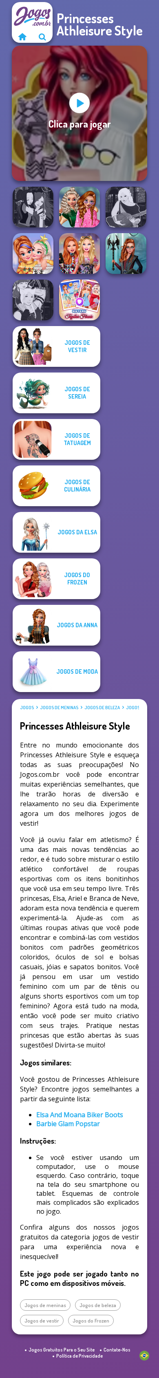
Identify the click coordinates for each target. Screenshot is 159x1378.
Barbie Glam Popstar (68, 1123)
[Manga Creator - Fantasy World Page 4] (126, 207)
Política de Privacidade (79, 1356)
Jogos (27, 707)
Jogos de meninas (59, 707)
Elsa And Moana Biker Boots (79, 1114)
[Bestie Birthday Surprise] (79, 253)
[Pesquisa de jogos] (42, 37)
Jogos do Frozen (91, 1320)
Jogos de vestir (41, 1320)
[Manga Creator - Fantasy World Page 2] (33, 300)
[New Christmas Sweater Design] (33, 253)
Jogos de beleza (102, 707)
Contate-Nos (117, 1350)
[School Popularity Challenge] (79, 207)
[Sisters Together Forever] (79, 300)
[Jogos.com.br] (22, 37)
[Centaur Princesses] (126, 253)
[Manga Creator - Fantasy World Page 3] (33, 207)
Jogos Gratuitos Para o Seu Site (62, 1350)
